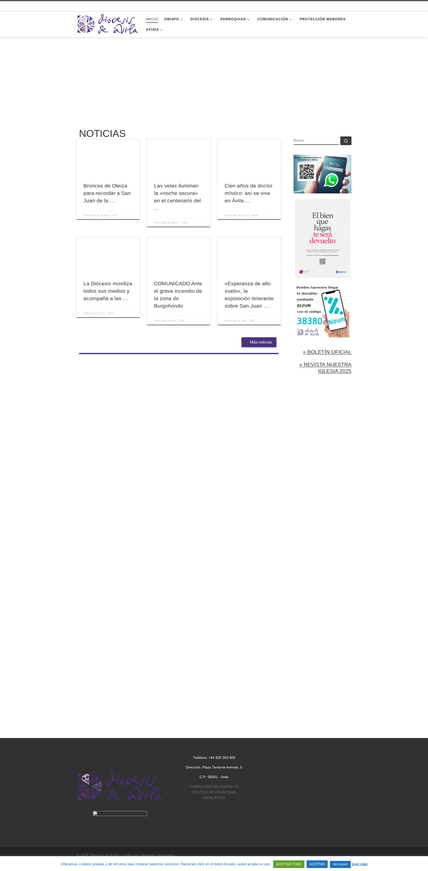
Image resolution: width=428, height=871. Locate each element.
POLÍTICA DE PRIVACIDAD (214, 792)
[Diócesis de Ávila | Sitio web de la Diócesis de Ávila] (107, 24)
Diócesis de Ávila (104, 855)
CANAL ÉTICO (214, 798)
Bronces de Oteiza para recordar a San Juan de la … (107, 193)
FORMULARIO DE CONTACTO (214, 787)
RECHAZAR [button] (340, 864)
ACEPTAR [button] (317, 864)
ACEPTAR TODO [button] (288, 864)
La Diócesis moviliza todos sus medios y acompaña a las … (107, 291)
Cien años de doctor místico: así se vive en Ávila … (248, 193)
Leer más (360, 864)
